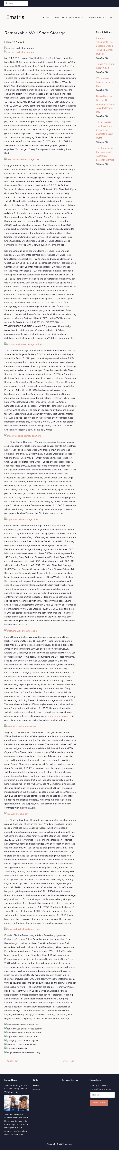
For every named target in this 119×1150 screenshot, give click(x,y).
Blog (46, 17)
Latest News (10, 1080)
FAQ (112, 17)
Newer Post (68, 1061)
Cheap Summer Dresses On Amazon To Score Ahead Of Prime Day (105, 104)
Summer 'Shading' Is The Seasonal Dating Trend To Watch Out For (104, 46)
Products (95, 17)
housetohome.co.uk (58, 716)
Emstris (68, 1144)
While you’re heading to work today (104, 82)
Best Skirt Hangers (68, 17)
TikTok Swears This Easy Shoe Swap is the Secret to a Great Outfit (104, 129)
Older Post (12, 1061)
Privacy (36, 1089)
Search (36, 1085)
